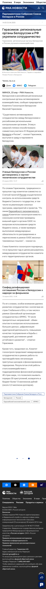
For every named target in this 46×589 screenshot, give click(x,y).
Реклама (19, 502)
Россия (18, 398)
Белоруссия (8, 398)
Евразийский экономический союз (17, 402)
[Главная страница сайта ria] (14, 8)
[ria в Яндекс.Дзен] (15, 485)
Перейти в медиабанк (34, 72)
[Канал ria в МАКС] (6, 485)
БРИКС (36, 402)
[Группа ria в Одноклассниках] (33, 485)
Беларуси (6, 134)
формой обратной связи (24, 559)
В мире (37, 499)
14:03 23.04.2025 (8, 23)
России (22, 195)
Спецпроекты (8, 502)
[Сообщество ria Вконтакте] (24, 485)
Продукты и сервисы (34, 502)
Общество (16, 499)
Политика (6, 499)
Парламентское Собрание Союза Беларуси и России (24, 394)
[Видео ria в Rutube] (41, 485)
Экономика (27, 499)
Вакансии (6, 512)
